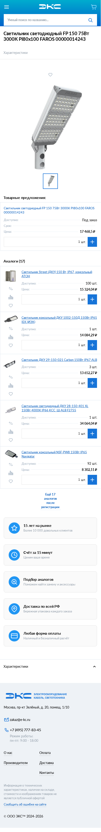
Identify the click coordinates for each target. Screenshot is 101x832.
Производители (16, 763)
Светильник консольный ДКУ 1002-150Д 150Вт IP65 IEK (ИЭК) (59, 320)
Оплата (45, 753)
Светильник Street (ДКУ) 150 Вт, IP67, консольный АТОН (57, 274)
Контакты (46, 773)
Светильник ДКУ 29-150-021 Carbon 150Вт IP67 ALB (59, 360)
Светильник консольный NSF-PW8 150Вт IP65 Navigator (54, 454)
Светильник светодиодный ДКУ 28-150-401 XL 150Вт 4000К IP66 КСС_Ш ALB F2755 (55, 408)
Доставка (46, 763)
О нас (8, 753)
